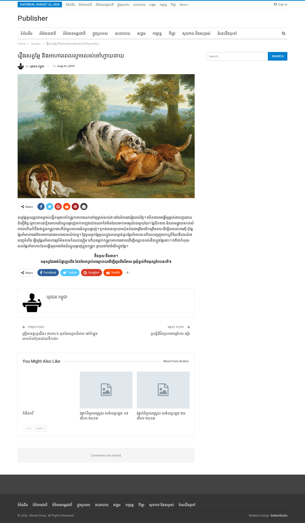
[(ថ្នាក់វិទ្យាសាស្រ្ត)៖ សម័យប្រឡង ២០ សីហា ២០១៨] (163, 390)
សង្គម (152, 4)
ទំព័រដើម (70, 4)
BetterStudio (279, 515)
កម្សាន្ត (163, 4)
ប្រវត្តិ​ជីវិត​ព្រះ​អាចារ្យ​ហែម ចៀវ (170, 333)
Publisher (33, 18)
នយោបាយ (139, 4)
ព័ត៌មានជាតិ (85, 4)
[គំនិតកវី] (49, 390)
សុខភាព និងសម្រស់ (196, 33)
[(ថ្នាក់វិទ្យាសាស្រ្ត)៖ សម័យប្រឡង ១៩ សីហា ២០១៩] (106, 390)
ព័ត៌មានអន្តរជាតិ (105, 4)
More (184, 4)
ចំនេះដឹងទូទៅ (227, 33)
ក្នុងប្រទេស (123, 4)
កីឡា (173, 4)
